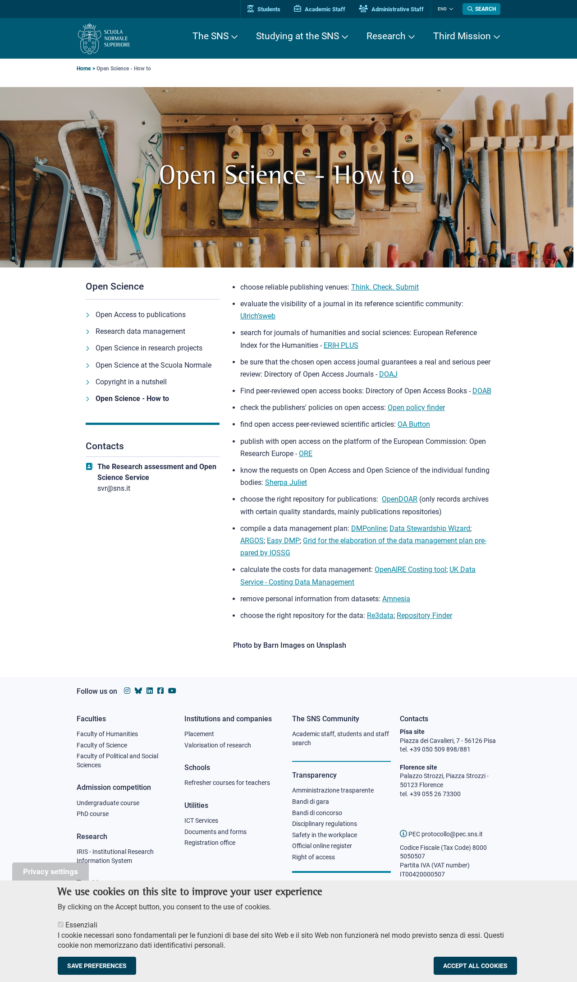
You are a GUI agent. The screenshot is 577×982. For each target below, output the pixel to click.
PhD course (93, 813)
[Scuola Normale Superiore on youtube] (172, 691)
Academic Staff (324, 9)
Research (386, 36)
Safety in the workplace (324, 835)
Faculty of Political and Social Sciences (117, 760)
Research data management (140, 331)
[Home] (104, 39)
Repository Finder (424, 615)
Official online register (322, 845)
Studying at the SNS (297, 36)
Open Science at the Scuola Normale (153, 365)
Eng (442, 8)
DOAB (481, 391)
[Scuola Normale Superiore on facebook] (160, 691)
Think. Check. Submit (385, 287)
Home (84, 68)
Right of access (313, 857)
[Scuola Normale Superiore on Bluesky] (138, 691)
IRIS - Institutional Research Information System (115, 856)
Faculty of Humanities (107, 734)
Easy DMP (283, 540)
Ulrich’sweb (257, 316)
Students (268, 9)
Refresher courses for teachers (227, 782)
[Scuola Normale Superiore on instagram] (127, 691)
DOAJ (388, 374)
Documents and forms (215, 831)
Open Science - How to (132, 398)
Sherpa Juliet (286, 482)
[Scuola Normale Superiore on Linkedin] (150, 691)
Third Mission (462, 36)
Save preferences (97, 965)
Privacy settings (50, 871)
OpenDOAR (399, 499)
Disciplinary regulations (324, 823)
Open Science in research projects (149, 348)
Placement (199, 734)
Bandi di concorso (317, 812)
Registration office (209, 842)
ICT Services (201, 820)
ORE (305, 453)
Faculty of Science (102, 745)
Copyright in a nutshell (131, 382)
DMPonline (368, 528)
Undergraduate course (108, 803)
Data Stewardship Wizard (429, 528)
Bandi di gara (310, 801)
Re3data (380, 615)
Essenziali (81, 925)
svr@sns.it (113, 488)
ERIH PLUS (341, 345)
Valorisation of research (217, 745)
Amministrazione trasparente (333, 790)
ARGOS (252, 540)
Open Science (115, 286)
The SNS (210, 36)
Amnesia (396, 599)
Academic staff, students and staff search (340, 738)
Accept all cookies (475, 965)
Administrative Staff (397, 9)
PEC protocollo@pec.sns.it (445, 834)
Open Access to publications (141, 314)
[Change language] (450, 9)
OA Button (414, 424)
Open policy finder (416, 407)
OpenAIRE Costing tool (410, 569)
